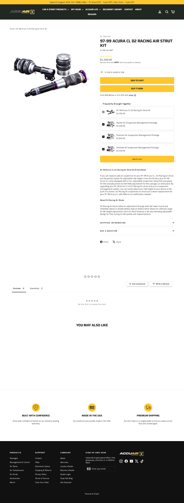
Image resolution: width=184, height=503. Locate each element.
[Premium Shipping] (148, 407)
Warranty (64, 462)
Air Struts (14, 474)
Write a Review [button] (162, 284)
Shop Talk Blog (66, 478)
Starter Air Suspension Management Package (136, 122)
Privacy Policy (41, 474)
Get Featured (65, 482)
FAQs (37, 462)
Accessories (15, 478)
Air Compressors (17, 470)
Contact (128, 9)
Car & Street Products (54, 9)
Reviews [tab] (17, 288)
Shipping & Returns (43, 470)
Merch (12, 482)
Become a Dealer (67, 470)
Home (12, 28)
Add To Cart (137, 159)
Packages (14, 458)
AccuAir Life (91, 9)
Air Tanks (14, 466)
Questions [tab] (34, 288)
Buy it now (137, 88)
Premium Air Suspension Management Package (137, 135)
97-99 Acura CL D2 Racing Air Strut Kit (133, 110)
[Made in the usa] (92, 407)
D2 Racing (105, 36)
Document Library (112, 9)
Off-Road (76, 9)
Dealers (92, 14)
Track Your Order (42, 482)
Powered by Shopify (92, 493)
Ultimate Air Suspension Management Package (137, 147)
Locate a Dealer (66, 466)
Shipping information (113, 222)
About (138, 9)
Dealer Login (65, 474)
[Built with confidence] (36, 407)
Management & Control (20, 462)
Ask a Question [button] (138, 284)
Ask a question (108, 231)
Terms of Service (42, 478)
